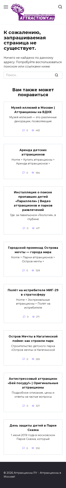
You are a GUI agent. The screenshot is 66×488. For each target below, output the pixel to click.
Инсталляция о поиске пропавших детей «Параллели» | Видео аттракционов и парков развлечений (33, 201)
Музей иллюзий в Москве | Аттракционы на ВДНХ (33, 110)
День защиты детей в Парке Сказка (33, 427)
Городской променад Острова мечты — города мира (33, 250)
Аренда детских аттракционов (33, 152)
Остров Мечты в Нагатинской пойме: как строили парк (33, 338)
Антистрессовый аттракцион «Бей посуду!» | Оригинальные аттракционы (33, 383)
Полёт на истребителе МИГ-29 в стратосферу (33, 292)
